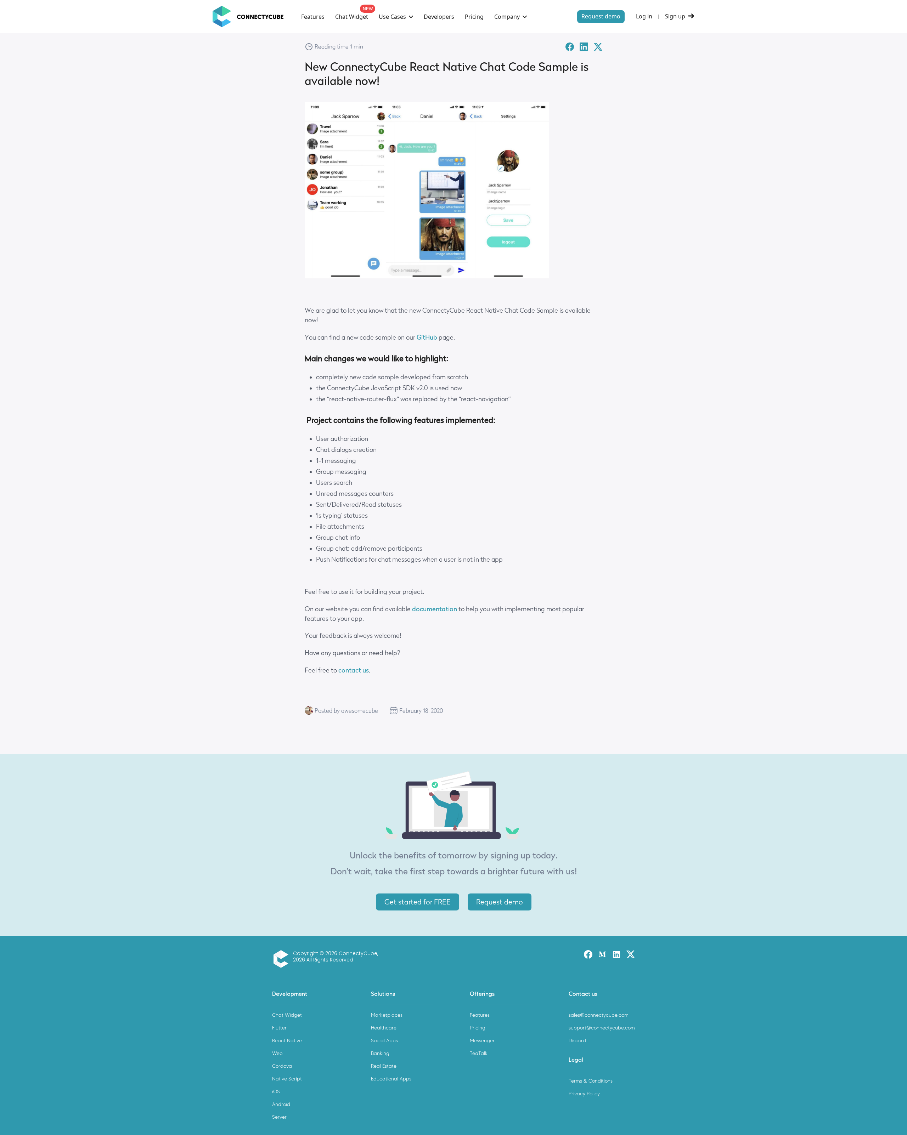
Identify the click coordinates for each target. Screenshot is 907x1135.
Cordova (282, 1066)
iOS (276, 1092)
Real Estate (383, 1066)
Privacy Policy (584, 1094)
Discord (577, 1041)
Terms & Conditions (591, 1081)
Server (279, 1117)
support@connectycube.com (602, 1028)
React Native (287, 1041)
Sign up (675, 16)
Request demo (600, 16)
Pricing (474, 16)
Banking (380, 1053)
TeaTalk (479, 1053)
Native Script (287, 1079)
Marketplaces (386, 1015)
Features (313, 16)
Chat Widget (351, 16)
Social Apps (384, 1041)
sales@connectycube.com (599, 1015)
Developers (439, 16)
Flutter (279, 1028)
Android (281, 1104)
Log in (644, 16)
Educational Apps (391, 1079)
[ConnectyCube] (282, 959)
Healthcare (383, 1028)
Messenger (482, 1041)
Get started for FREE (417, 902)
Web (277, 1053)
